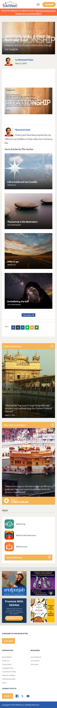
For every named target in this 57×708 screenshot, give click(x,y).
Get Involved (35, 661)
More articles (27, 315)
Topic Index (34, 664)
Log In (4, 682)
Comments (37, 327)
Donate (49, 4)
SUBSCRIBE (8, 641)
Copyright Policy (7, 668)
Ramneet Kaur (26, 59)
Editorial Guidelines (8, 675)
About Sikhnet (7, 657)
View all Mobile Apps (14, 557)
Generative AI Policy (9, 672)
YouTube (28, 696)
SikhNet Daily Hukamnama (26, 535)
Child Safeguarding (8, 679)
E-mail (32, 327)
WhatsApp (27, 327)
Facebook (13, 327)
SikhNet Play (20, 524)
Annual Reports (35, 657)
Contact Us (6, 661)
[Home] (10, 4)
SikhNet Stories (21, 546)
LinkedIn (23, 327)
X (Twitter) (18, 327)
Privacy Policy (6, 664)
